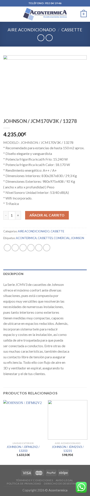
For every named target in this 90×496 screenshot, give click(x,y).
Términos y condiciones (34, 480)
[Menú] (6, 14)
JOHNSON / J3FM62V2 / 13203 (23, 448)
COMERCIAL (62, 238)
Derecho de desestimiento (64, 483)
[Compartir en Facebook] (15, 247)
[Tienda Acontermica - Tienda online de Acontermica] (45, 14)
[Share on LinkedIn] (46, 247)
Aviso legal (64, 480)
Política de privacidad (24, 483)
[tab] (45, 274)
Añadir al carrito (47, 215)
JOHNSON (77, 238)
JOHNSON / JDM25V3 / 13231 (68, 448)
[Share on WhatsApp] (7, 247)
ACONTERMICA (26, 238)
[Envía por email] (31, 247)
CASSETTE (71, 29)
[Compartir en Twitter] (23, 247)
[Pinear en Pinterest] (38, 247)
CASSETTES (45, 238)
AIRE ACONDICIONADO (32, 29)
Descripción (13, 274)
